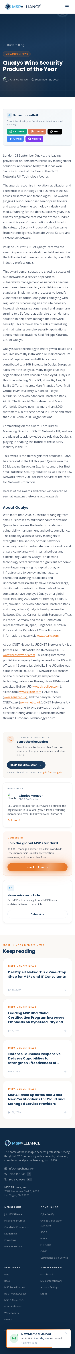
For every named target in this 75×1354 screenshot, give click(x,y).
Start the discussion (24, 765)
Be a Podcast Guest (15, 1293)
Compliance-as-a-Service (54, 1257)
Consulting (10, 1240)
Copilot (36, 138)
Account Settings (49, 1287)
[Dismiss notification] (66, 1333)
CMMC (43, 1251)
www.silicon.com (30, 692)
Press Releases (13, 1306)
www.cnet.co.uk (30, 702)
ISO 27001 (45, 1245)
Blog (6, 1274)
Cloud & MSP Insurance (17, 1227)
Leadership (10, 1233)
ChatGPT (18, 131)
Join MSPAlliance (13, 1214)
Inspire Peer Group (14, 1220)
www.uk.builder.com (45, 686)
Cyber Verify (47, 1214)
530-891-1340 (19, 1174)
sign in (59, 772)
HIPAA (43, 1238)
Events (8, 1319)
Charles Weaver (19, 79)
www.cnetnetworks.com (19, 655)
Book (7, 1280)
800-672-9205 (20, 1179)
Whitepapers (11, 1313)
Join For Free (35, 867)
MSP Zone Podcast (14, 1287)
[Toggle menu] (67, 6)
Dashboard (46, 1274)
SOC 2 (43, 1232)
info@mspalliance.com (22, 1168)
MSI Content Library (51, 1280)
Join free (47, 772)
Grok (57, 131)
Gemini (17, 138)
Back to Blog (15, 45)
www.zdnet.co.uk (15, 697)
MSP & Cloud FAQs (14, 1300)
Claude (39, 131)
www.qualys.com (48, 636)
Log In (43, 1293)
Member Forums (13, 1246)
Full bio (12, 820)
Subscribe (37, 914)
